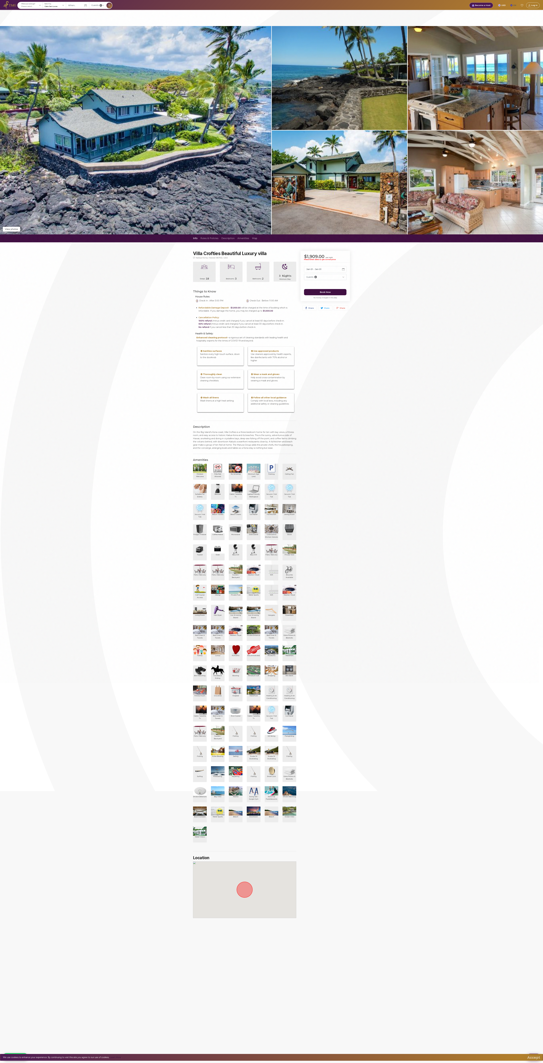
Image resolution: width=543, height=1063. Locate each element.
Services (197, 966)
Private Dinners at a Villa (205, 1026)
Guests (96, 5)
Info (195, 238)
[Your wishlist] (522, 5)
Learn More (115, 1057)
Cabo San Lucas (234, 979)
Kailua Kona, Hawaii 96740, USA (212, 258)
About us (197, 953)
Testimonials (199, 974)
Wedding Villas (200, 1039)
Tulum (230, 983)
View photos (11, 229)
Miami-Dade (233, 953)
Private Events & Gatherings (207, 1031)
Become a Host (482, 5)
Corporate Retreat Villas (204, 1035)
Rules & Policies (209, 238)
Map (254, 238)
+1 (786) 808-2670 (273, 960)
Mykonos (231, 996)
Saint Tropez (233, 992)
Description (228, 238)
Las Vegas (232, 974)
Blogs (196, 961)
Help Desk (198, 957)
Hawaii (230, 970)
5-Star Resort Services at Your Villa (210, 1022)
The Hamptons (234, 957)
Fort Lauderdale (234, 1000)
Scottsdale (232, 1004)
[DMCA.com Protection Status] (314, 981)
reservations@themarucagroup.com (282, 964)
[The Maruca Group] (9, 5)
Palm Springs (233, 966)
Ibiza (229, 987)
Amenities (243, 238)
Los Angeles (233, 961)
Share (311, 308)
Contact (197, 970)
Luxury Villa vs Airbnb (203, 1018)
